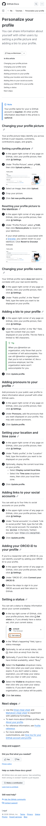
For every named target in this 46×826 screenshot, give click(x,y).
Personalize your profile (34, 11)
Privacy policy (7, 764)
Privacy (30, 814)
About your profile (14, 722)
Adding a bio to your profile (21, 311)
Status (37, 814)
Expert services (15, 817)
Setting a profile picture (16, 148)
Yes (8, 759)
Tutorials (18, 11)
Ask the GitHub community (15, 799)
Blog (25, 817)
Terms (22, 814)
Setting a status (13, 599)
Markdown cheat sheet (16, 713)
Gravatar (12, 238)
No (18, 759)
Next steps (9, 703)
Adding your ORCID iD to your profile (19, 547)
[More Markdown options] (24, 53)
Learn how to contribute (10, 787)
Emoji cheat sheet (22, 710)
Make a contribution (15, 783)
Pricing (4, 817)
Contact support (11, 803)
